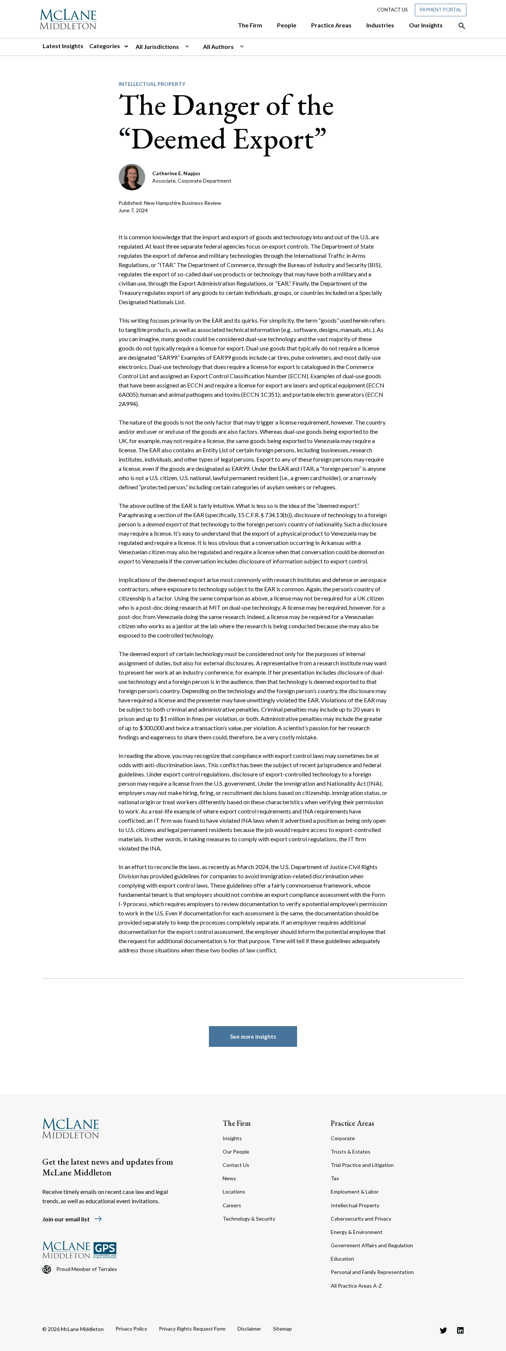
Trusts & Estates (350, 1151)
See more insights (253, 1036)
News (229, 1178)
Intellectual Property (152, 84)
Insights (232, 1138)
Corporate (343, 1138)
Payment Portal (441, 10)
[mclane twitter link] (443, 1330)
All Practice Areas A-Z (356, 1285)
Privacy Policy (131, 1328)
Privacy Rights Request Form (192, 1328)
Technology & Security (249, 1218)
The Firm (237, 1123)
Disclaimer (249, 1328)
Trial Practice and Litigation (362, 1165)
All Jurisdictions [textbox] (157, 46)
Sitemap (282, 1328)
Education (342, 1258)
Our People (236, 1151)
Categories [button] (105, 45)
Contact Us (392, 10)
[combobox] (166, 46)
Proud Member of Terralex (86, 1269)
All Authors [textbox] (218, 46)
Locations (234, 1191)
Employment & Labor (355, 1191)
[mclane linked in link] (460, 1330)
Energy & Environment (357, 1232)
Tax (335, 1178)
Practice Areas (352, 1123)
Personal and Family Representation (372, 1272)
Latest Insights (63, 45)
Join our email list (72, 1218)
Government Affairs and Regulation (372, 1245)
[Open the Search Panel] (458, 26)
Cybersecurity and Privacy (361, 1218)
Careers (232, 1205)
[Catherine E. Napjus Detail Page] (132, 176)
